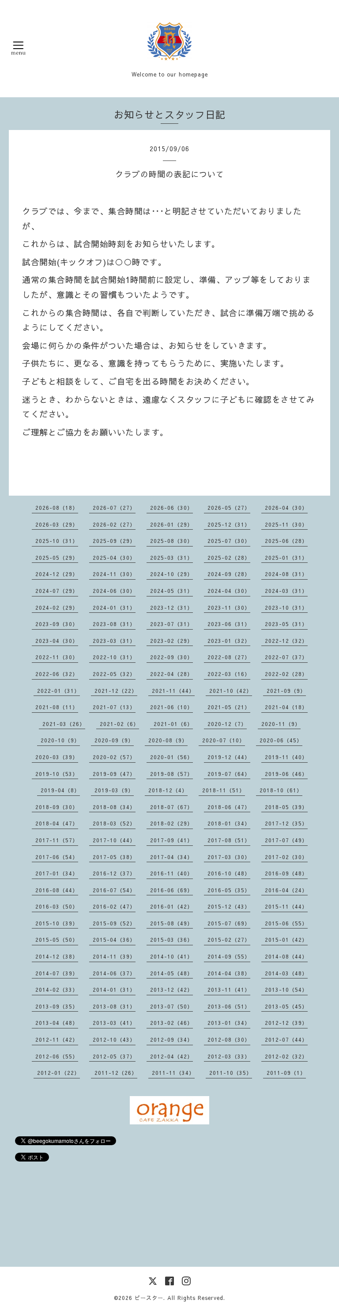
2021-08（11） (56, 707)
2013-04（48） (56, 1022)
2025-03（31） (171, 557)
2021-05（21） (228, 707)
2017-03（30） (228, 856)
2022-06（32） (56, 673)
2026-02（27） (114, 524)
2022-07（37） (286, 657)
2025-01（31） (286, 557)
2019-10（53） (56, 773)
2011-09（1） (286, 1072)
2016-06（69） (171, 890)
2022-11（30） (56, 657)
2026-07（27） (114, 507)
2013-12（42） (171, 989)
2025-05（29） (56, 557)
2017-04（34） (171, 856)
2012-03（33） (228, 1056)
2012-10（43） (114, 1039)
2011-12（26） (115, 1072)
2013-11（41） (228, 989)
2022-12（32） (286, 640)
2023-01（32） (228, 640)
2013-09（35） (56, 1006)
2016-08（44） (56, 890)
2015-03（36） (171, 939)
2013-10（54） (286, 989)
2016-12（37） (114, 873)
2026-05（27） (228, 507)
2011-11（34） (173, 1072)
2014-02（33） (56, 989)
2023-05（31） (286, 623)
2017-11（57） (56, 840)
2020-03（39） (56, 757)
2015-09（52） (114, 923)
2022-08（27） (228, 657)
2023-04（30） (56, 640)
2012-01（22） (58, 1072)
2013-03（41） (114, 1022)
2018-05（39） (286, 806)
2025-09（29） (114, 540)
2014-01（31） (114, 989)
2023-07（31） (171, 623)
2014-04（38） (228, 973)
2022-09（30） (171, 657)
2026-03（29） (56, 524)
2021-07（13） (114, 707)
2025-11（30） (286, 524)
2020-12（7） (227, 723)
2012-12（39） (286, 1022)
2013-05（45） (286, 1006)
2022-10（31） (114, 657)
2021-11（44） (173, 690)
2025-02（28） (228, 557)
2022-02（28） (286, 673)
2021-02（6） (119, 723)
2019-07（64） (228, 773)
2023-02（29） (171, 640)
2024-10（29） (171, 573)
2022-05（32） (114, 673)
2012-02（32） (286, 1056)
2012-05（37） (114, 1056)
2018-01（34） (228, 823)
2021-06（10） (171, 707)
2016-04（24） (286, 890)
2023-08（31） (114, 623)
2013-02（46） (171, 1022)
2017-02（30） (286, 856)
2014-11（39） (114, 956)
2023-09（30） (56, 623)
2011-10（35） (230, 1072)
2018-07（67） (171, 806)
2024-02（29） (56, 607)
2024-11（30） (114, 573)
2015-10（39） (56, 923)
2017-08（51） (228, 840)
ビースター (149, 1297)
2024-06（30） (114, 590)
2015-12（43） (228, 906)
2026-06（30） (171, 507)
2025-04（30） (114, 557)
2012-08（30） (228, 1039)
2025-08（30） (171, 540)
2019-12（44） (228, 757)
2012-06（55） (56, 1056)
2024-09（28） (228, 573)
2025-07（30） (228, 540)
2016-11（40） (171, 873)
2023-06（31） (228, 623)
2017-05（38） (114, 856)
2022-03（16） (228, 673)
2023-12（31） (171, 607)
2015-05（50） (56, 939)
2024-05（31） (171, 590)
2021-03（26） (63, 723)
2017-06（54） (56, 856)
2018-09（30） (56, 806)
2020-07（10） (223, 740)
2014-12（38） (56, 956)
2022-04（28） (171, 673)
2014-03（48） (286, 973)
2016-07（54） (114, 890)
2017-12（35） (286, 823)
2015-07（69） (228, 923)
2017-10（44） (114, 840)
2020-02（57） (114, 757)
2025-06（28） (286, 540)
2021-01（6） (173, 723)
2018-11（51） (223, 790)
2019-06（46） (286, 773)
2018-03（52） (114, 823)
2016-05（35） (228, 890)
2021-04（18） (286, 707)
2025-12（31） (228, 524)
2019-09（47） (114, 773)
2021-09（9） (286, 690)
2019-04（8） (60, 790)
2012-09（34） (171, 1039)
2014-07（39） (56, 973)
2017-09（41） (171, 840)
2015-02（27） (228, 939)
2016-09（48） (286, 873)
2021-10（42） (230, 690)
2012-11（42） (56, 1039)
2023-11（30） (228, 607)
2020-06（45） (281, 740)
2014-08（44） (286, 956)
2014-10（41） (171, 956)
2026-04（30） (286, 507)
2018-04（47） (56, 823)
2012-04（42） (171, 1056)
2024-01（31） (114, 607)
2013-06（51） (228, 1006)
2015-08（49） (171, 923)
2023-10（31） (286, 607)
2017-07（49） (286, 840)
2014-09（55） (228, 956)
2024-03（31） (286, 590)
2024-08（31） (286, 573)
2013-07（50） (171, 1006)
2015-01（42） (286, 939)
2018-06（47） (228, 806)
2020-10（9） (60, 740)
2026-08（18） (56, 507)
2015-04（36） (114, 939)
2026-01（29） (171, 524)
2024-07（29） (56, 590)
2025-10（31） (56, 540)
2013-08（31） (114, 1006)
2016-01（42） (171, 906)
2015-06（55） (286, 923)
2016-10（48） (228, 873)
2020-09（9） (114, 740)
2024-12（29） (56, 573)
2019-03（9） (114, 790)
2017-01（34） (56, 873)
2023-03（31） (114, 640)
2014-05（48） (171, 973)
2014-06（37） (114, 973)
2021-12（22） (115, 690)
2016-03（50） (56, 906)
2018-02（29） (171, 823)
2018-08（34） (114, 806)
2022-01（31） (58, 690)
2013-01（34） (228, 1022)
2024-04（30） (228, 590)
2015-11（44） (286, 906)
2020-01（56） (171, 757)
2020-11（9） (281, 723)
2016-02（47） (114, 906)
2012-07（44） (286, 1039)
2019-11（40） (286, 757)
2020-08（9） (168, 740)
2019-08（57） (171, 773)
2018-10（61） (281, 790)
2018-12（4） (168, 790)
